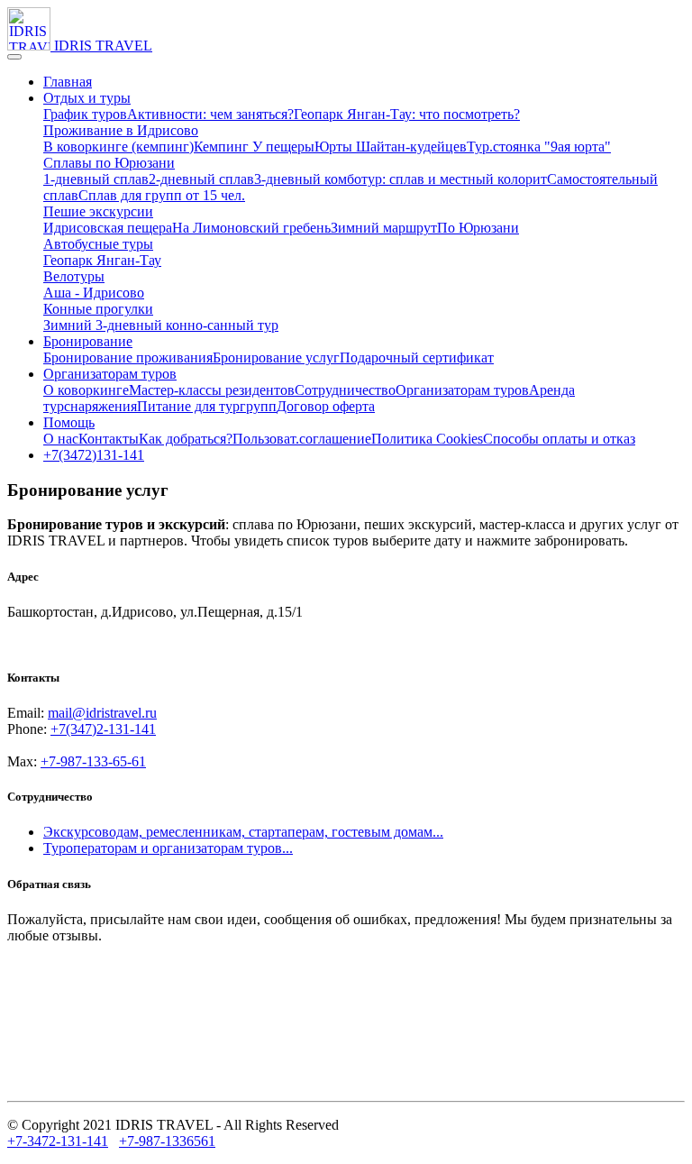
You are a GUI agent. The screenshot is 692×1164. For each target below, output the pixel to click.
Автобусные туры (98, 244)
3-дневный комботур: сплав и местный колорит (400, 179)
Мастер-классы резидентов (212, 390)
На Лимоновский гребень (251, 227)
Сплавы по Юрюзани (109, 162)
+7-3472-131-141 (57, 1141)
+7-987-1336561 (167, 1141)
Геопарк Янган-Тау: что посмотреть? (407, 114)
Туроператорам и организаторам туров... (168, 848)
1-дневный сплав (96, 179)
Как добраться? (185, 438)
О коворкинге (86, 390)
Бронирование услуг (276, 357)
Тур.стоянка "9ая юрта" (539, 146)
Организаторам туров (110, 373)
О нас (60, 438)
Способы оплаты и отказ (559, 438)
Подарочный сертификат (417, 357)
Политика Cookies (427, 438)
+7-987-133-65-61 (93, 761)
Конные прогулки (98, 308)
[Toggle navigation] (14, 57)
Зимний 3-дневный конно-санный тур (160, 325)
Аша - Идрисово (93, 292)
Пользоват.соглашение (301, 438)
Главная (67, 81)
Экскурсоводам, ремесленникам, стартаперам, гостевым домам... (243, 831)
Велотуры (74, 276)
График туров (85, 114)
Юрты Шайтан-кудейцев (390, 146)
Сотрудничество (345, 390)
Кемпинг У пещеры (254, 146)
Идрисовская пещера (107, 227)
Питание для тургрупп (207, 406)
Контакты (108, 438)
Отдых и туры (87, 97)
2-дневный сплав (201, 179)
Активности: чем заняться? (210, 114)
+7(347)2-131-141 (103, 729)
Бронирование (87, 341)
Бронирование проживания (128, 357)
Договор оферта (326, 406)
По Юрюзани (478, 227)
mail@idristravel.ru (102, 712)
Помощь (69, 422)
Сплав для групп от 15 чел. (161, 195)
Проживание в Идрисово (120, 130)
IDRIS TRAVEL (103, 45)
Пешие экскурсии (98, 211)
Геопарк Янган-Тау (102, 260)
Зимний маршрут (384, 227)
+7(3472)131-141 (93, 455)
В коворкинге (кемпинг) (118, 146)
